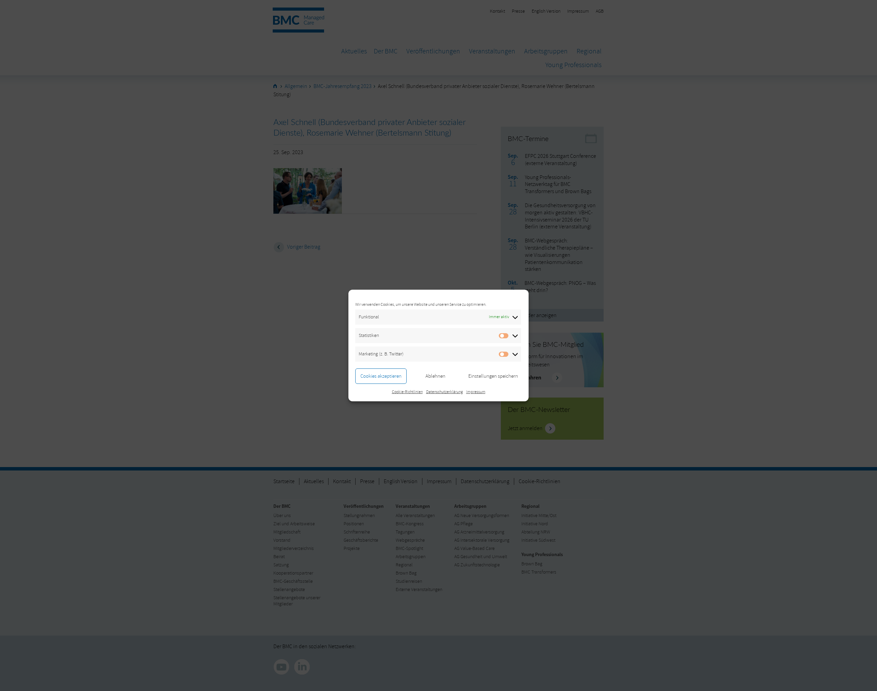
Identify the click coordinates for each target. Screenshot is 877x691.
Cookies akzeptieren (381, 376)
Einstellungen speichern (493, 376)
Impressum (475, 391)
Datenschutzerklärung (444, 391)
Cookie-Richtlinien (407, 391)
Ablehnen (435, 376)
